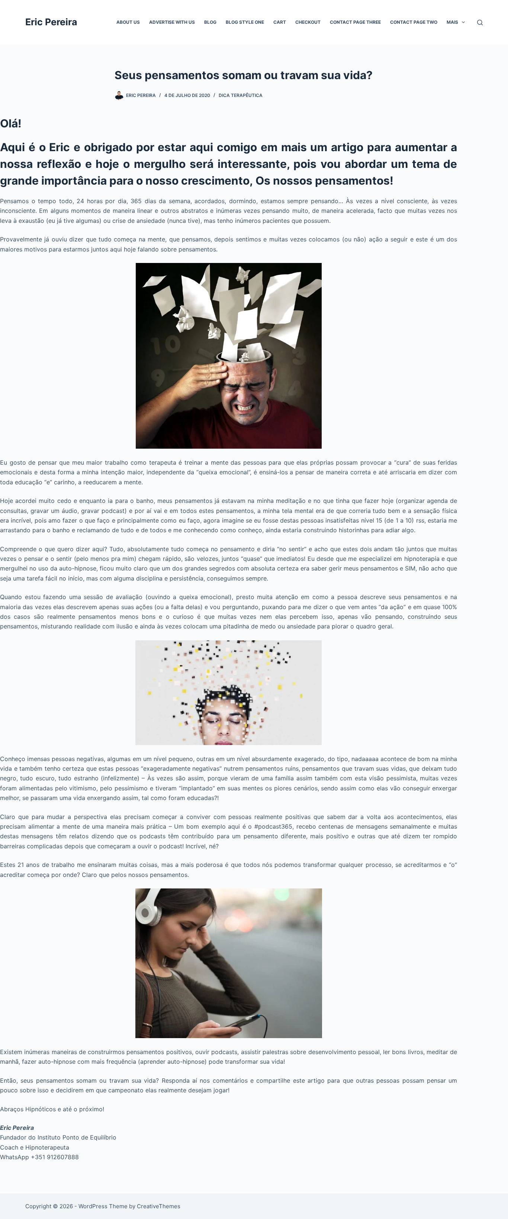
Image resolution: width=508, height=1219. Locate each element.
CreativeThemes (158, 1206)
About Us (128, 22)
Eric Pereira (51, 21)
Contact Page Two (413, 22)
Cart (279, 22)
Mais (452, 22)
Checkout (308, 22)
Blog (210, 22)
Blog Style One (245, 22)
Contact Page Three (355, 22)
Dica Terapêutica (241, 95)
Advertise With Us (172, 22)
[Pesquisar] (480, 22)
